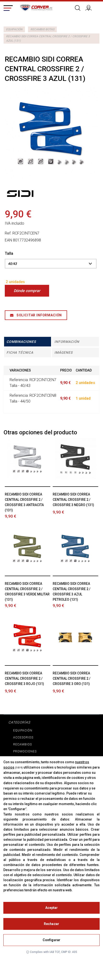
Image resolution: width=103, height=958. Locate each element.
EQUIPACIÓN (14, 29)
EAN (8, 240)
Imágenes (63, 352)
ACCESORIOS (23, 737)
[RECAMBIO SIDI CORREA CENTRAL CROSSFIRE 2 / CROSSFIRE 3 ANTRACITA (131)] (27, 458)
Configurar (51, 940)
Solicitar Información (39, 315)
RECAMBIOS (22, 744)
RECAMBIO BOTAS (42, 29)
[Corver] (36, 7)
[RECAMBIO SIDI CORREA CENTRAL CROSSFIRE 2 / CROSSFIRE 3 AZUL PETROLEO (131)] (75, 548)
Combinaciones (21, 342)
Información (66, 342)
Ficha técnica (19, 352)
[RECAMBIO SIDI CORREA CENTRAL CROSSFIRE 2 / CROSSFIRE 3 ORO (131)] (75, 637)
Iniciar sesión (90, 7)
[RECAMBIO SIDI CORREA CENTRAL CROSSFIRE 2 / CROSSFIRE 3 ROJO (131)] (27, 637)
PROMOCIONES (25, 751)
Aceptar (51, 908)
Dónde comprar (27, 290)
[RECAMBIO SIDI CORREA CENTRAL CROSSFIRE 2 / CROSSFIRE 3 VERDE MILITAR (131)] (27, 548)
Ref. (8, 233)
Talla (9, 253)
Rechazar (51, 924)
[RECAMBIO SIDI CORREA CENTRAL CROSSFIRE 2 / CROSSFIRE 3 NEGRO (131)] (75, 458)
